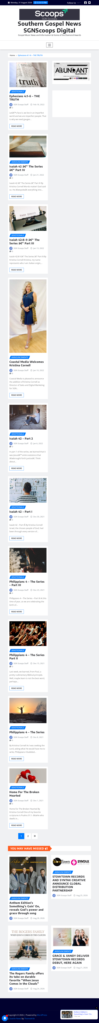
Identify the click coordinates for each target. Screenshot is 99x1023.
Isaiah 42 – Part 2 (21, 438)
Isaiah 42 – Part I (20, 511)
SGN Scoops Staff (21, 104)
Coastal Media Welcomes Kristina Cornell (26, 363)
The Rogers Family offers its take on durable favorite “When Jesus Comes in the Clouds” (26, 978)
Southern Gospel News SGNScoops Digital (49, 27)
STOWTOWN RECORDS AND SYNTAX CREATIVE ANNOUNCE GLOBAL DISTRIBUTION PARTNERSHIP (69, 883)
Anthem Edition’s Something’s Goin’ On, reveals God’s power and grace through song (26, 908)
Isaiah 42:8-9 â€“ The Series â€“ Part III (24, 241)
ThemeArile (29, 1018)
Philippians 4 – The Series (27, 732)
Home (12, 55)
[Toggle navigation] (49, 45)
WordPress (42, 1015)
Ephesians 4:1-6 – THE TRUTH (30, 55)
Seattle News (15, 1018)
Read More (16, 126)
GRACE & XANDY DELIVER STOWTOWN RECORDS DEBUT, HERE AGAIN (71, 959)
